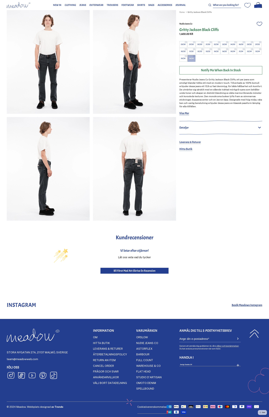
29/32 (257, 44)
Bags (151, 5)
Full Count (144, 360)
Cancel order (103, 365)
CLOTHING (70, 5)
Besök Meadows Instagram (247, 305)
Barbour (142, 354)
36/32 (224, 51)
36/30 (241, 44)
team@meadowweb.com (22, 359)
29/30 (191, 44)
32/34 (249, 51)
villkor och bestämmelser (227, 346)
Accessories (165, 5)
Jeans (82, 5)
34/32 (216, 51)
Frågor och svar (106, 371)
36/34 (191, 58)
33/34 (257, 51)
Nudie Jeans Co (185, 23)
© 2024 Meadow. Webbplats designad (35, 406)
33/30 (224, 44)
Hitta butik (101, 343)
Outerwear (96, 5)
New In (57, 5)
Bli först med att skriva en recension (134, 271)
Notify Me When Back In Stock (221, 70)
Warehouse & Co (148, 365)
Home (182, 12)
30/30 (199, 44)
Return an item (104, 360)
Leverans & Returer (190, 142)
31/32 (191, 51)
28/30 (183, 44)
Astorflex (144, 348)
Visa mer (184, 113)
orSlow (142, 337)
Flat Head (143, 371)
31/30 (208, 44)
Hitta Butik (185, 149)
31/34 (241, 51)
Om (95, 337)
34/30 (232, 44)
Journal (180, 5)
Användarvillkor (106, 377)
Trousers (112, 5)
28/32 (249, 44)
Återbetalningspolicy (110, 354)
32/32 (199, 51)
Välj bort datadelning (110, 383)
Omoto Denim (146, 383)
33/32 (208, 51)
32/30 (216, 44)
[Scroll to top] (254, 333)
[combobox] (227, 5)
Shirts (141, 5)
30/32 (183, 51)
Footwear (127, 5)
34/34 (183, 58)
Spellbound (145, 388)
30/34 (232, 51)
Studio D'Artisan (149, 377)
